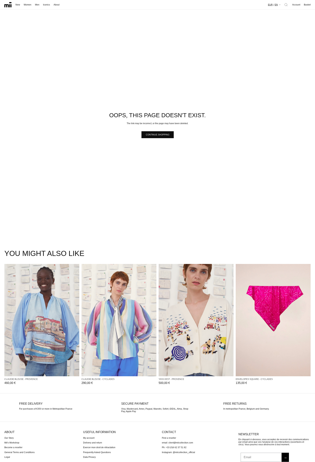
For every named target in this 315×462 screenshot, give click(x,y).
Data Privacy (89, 457)
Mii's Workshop (11, 442)
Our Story (9, 438)
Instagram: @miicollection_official (178, 452)
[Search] (286, 5)
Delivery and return (92, 442)
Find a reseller (169, 438)
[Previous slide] (8, 320)
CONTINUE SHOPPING (157, 134)
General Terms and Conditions (19, 452)
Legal (7, 457)
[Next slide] (75, 320)
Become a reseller (13, 447)
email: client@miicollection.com (177, 442)
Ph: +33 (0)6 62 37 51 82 (174, 447)
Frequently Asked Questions (97, 452)
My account (88, 438)
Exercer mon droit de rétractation (99, 447)
